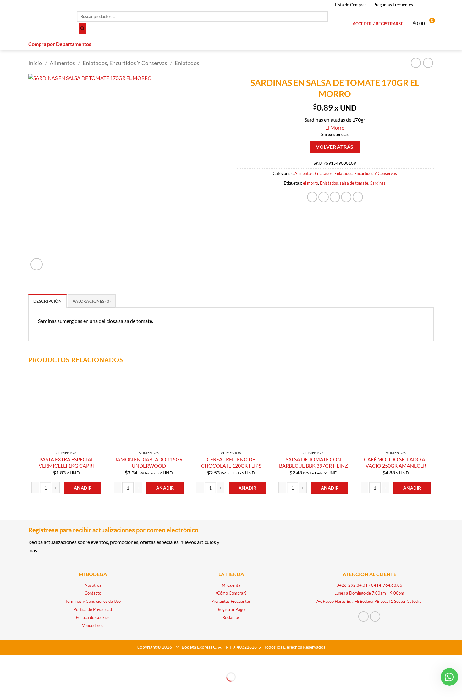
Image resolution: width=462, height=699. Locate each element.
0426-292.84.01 (352, 585)
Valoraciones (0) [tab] (92, 301)
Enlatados (187, 62)
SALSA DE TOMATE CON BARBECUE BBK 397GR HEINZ (313, 462)
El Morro (334, 127)
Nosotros (93, 585)
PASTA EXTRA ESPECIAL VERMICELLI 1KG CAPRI (66, 462)
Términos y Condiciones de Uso (93, 601)
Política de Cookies (93, 617)
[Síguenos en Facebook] (424, 5)
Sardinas (378, 183)
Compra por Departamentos (59, 44)
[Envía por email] (335, 197)
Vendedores (92, 625)
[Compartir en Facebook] (312, 197)
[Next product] (416, 63)
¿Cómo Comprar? (231, 593)
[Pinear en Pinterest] (346, 197)
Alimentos (62, 62)
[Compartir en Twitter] (323, 197)
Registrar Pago (231, 609)
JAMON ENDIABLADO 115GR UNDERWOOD (149, 462)
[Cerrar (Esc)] (60, 661)
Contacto (93, 593)
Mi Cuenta (231, 585)
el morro (310, 183)
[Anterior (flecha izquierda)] (6, 688)
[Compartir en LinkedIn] (358, 197)
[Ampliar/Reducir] (6, 661)
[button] (378, 23)
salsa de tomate (354, 183)
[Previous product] (428, 63)
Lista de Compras (350, 4)
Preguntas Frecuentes (393, 4)
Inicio (35, 62)
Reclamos (231, 617)
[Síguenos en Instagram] (430, 5)
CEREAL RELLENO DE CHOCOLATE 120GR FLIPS (231, 462)
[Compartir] (42, 661)
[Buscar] (82, 29)
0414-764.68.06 (386, 585)
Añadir (83, 488)
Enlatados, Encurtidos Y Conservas (125, 62)
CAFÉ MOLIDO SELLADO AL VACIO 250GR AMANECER (396, 462)
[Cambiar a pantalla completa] (24, 661)
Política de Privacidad (93, 609)
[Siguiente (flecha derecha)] (24, 688)
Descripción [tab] (47, 301)
